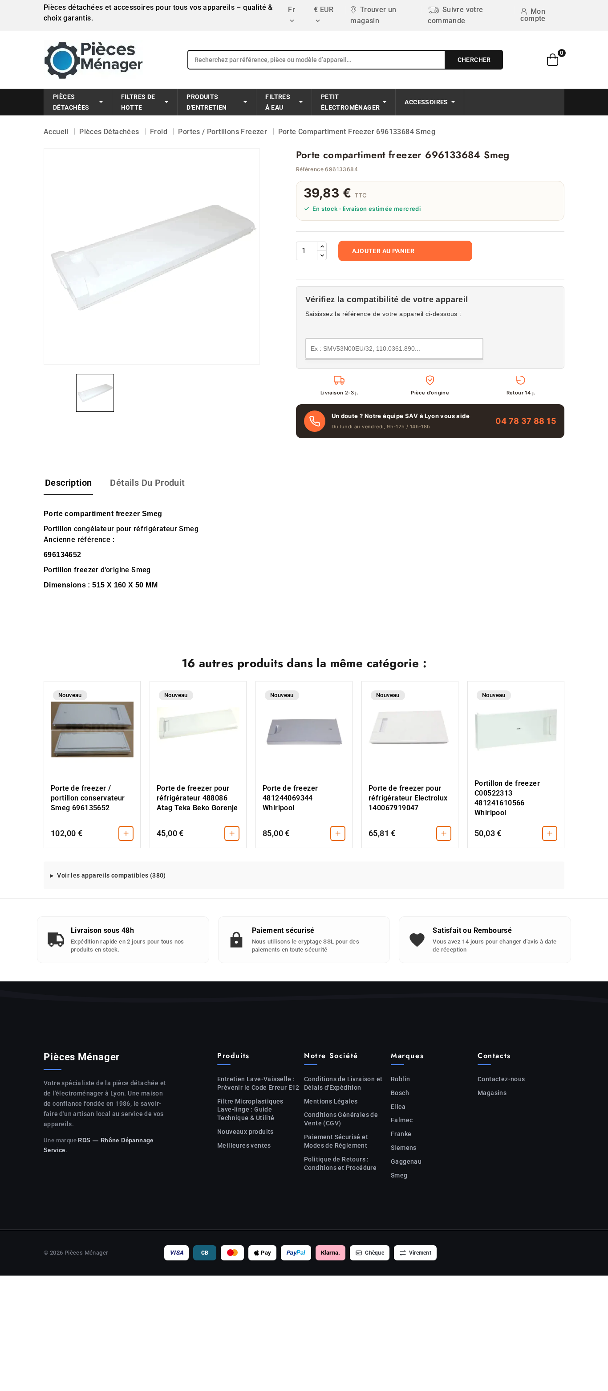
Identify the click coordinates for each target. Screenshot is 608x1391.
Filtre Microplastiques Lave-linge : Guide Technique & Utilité (250, 1110)
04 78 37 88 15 (525, 421)
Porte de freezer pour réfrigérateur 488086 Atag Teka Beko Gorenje (197, 798)
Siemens (404, 1147)
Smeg (399, 1175)
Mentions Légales (330, 1101)
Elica (398, 1106)
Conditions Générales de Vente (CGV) (341, 1119)
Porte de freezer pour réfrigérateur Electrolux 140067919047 (408, 798)
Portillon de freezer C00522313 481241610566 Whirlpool (507, 798)
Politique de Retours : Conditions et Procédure (340, 1163)
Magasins (492, 1092)
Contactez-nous (501, 1079)
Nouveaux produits (245, 1131)
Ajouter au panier (383, 250)
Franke (401, 1133)
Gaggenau (406, 1161)
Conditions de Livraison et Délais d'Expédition (343, 1083)
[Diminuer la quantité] (322, 255)
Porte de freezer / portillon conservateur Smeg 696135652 (88, 798)
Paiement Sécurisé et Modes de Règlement (336, 1141)
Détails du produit (147, 482)
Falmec (402, 1120)
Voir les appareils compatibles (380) (111, 875)
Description (68, 482)
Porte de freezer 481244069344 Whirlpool (290, 798)
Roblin (400, 1079)
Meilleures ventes (244, 1145)
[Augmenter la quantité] (322, 246)
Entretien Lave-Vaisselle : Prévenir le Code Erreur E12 (258, 1083)
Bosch (400, 1092)
